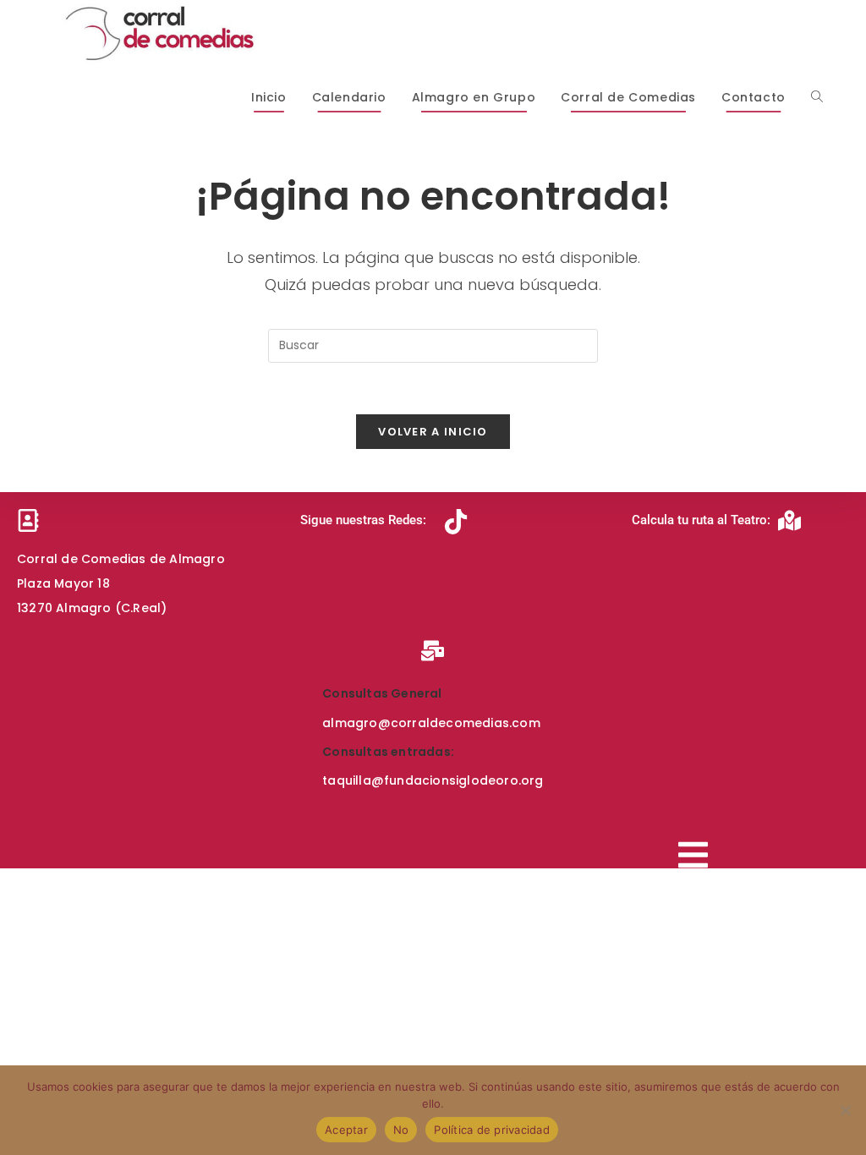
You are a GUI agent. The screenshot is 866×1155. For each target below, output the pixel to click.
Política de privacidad (492, 1129)
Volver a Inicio (433, 432)
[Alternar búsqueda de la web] (817, 97)
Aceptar (346, 1129)
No (401, 1129)
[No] (844, 1110)
